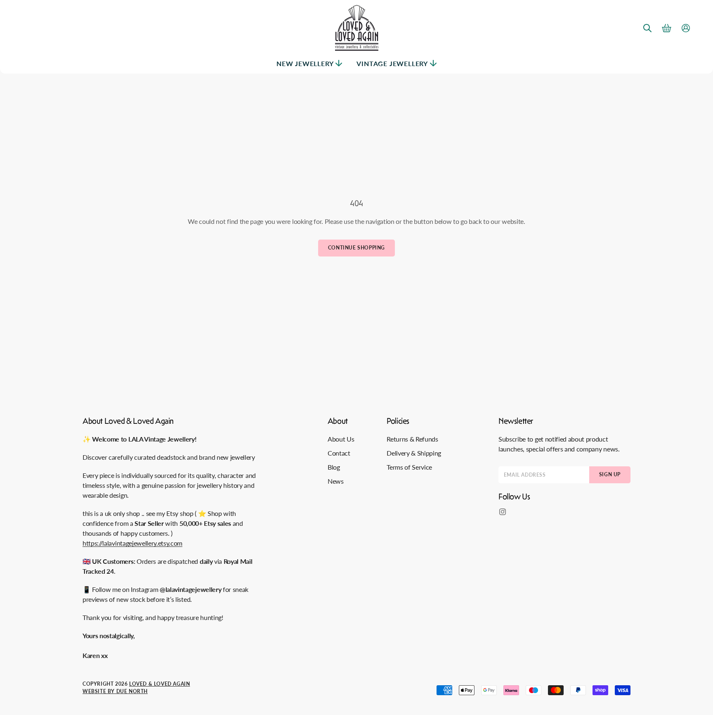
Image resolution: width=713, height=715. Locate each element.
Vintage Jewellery (392, 63)
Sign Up (610, 474)
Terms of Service (409, 467)
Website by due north (115, 691)
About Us (341, 439)
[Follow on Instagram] (502, 512)
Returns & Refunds (412, 439)
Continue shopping (356, 248)
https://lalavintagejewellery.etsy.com (132, 543)
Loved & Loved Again (159, 684)
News (336, 481)
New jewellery (304, 63)
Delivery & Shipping (414, 453)
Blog (334, 467)
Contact (339, 453)
